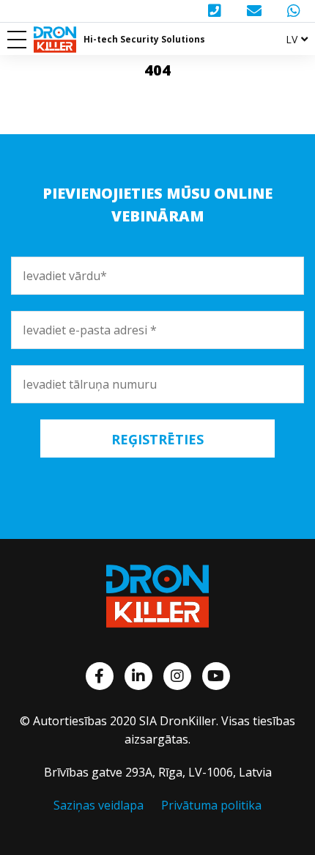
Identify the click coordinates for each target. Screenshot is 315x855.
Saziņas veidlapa (98, 805)
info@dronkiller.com (256, 11)
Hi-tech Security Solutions (144, 39)
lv (291, 39)
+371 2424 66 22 (216, 11)
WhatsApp (296, 11)
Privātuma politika (211, 805)
